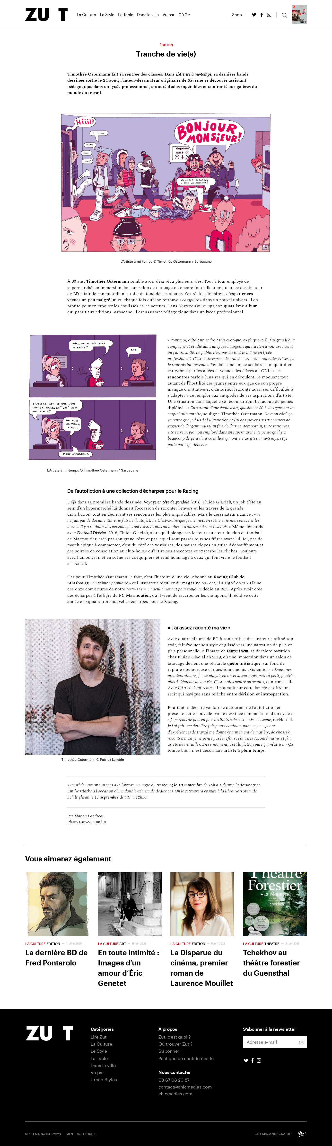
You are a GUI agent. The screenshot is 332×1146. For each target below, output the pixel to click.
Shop (237, 14)
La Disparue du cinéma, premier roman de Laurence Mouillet (202, 931)
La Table (125, 14)
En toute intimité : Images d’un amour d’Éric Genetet (130, 931)
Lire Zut (98, 1037)
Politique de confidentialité (186, 1058)
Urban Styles (104, 1079)
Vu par (169, 14)
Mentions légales (81, 1134)
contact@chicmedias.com (185, 1086)
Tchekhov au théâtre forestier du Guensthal (275, 931)
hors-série (136, 589)
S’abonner (168, 1051)
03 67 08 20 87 (173, 1080)
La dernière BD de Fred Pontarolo (57, 931)
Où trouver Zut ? (175, 1044)
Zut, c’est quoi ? (174, 1037)
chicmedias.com (175, 1093)
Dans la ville (148, 14)
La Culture (86, 14)
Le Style (107, 14)
